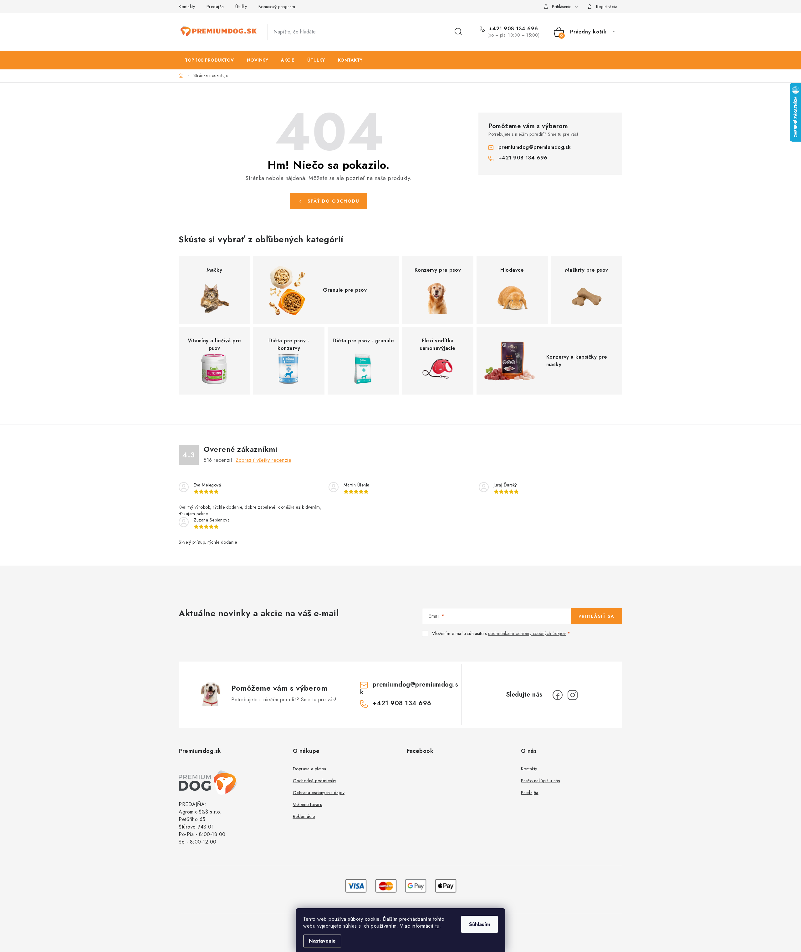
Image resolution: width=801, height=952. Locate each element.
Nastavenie (322, 940)
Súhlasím (479, 924)
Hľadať (458, 32)
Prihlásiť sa (597, 616)
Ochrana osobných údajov (319, 792)
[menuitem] (209, 60)
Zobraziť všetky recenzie (263, 460)
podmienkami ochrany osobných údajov (527, 633)
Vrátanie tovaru (308, 804)
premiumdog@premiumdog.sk (534, 147)
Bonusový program (276, 6)
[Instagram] (573, 695)
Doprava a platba (309, 769)
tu (437, 925)
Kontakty (187, 6)
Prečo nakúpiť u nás (540, 781)
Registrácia (607, 6)
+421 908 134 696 (512, 29)
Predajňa (215, 6)
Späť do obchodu (334, 201)
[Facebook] (558, 695)
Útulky (241, 6)
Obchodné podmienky (314, 781)
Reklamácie (304, 816)
